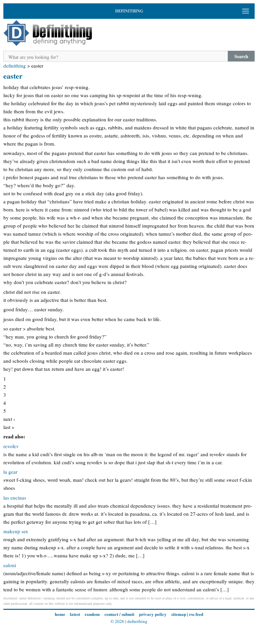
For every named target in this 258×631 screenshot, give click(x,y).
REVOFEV (11, 446)
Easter (13, 75)
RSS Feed (196, 614)
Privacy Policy (153, 614)
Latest (75, 614)
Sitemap (178, 614)
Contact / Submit (119, 614)
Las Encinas (14, 497)
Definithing (14, 65)
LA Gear (10, 471)
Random (92, 614)
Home (60, 614)
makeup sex (15, 531)
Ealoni (9, 565)
